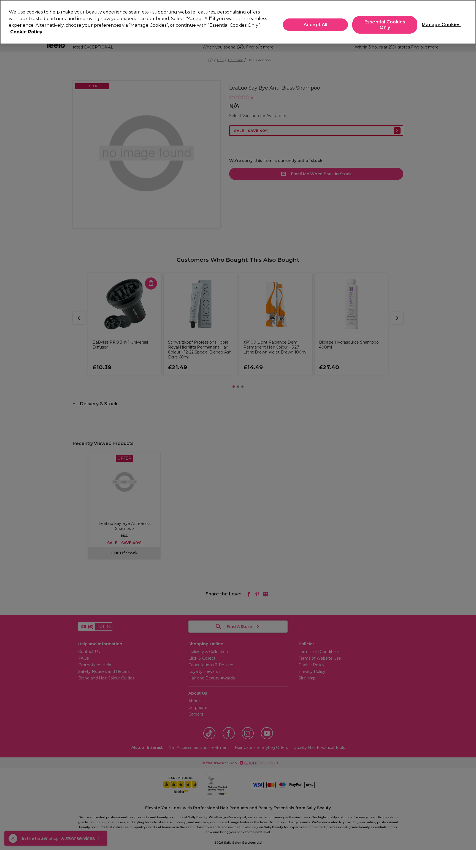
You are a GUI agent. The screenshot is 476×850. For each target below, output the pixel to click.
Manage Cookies (439, 24)
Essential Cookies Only (384, 25)
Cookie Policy (26, 31)
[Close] (467, 21)
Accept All (316, 24)
